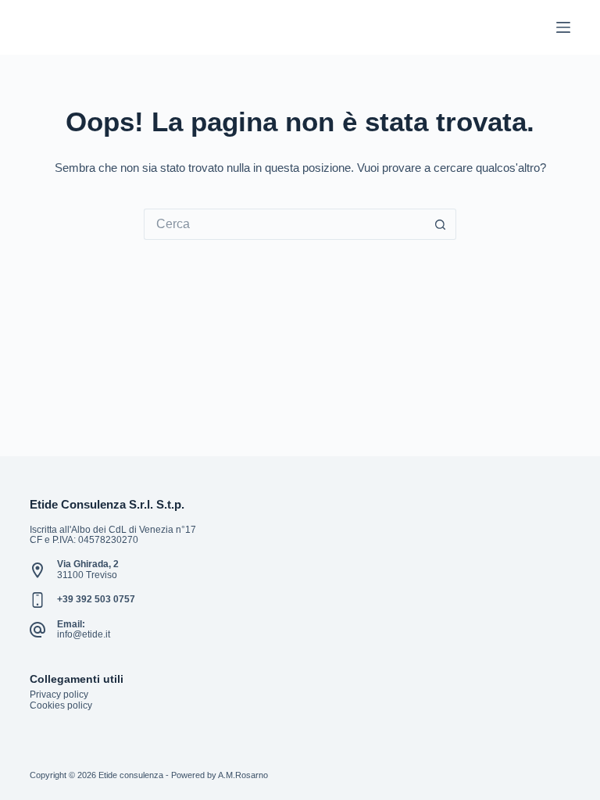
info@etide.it (83, 634)
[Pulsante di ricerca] (440, 224)
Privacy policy (59, 694)
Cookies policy (61, 705)
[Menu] (563, 27)
